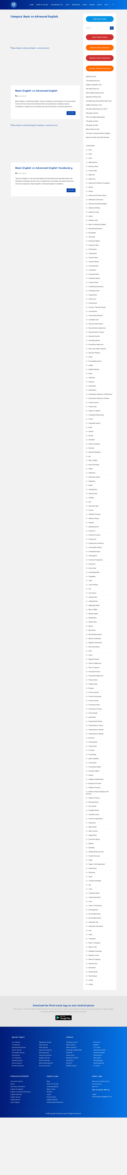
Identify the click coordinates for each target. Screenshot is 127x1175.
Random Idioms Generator (99, 58)
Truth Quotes (16, 1058)
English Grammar (94, 369)
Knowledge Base (94, 572)
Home (32, 4)
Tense (49, 1094)
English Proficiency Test (94, 105)
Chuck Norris (98, 1055)
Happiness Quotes (45, 1042)
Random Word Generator (100, 48)
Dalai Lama (97, 1058)
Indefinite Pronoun (95, 514)
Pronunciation (93, 742)
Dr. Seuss (97, 1065)
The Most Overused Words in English (98, 133)
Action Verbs (93, 171)
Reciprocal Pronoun (95, 783)
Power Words (93, 713)
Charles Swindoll (99, 1052)
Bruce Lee (97, 1042)
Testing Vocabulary (95, 881)
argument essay (94, 212)
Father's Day (93, 407)
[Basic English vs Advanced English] (45, 66)
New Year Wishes (94, 647)
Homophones (93, 489)
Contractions (93, 303)
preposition (92, 717)
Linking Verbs (93, 597)
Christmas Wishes (94, 241)
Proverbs (91, 750)
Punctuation (93, 763)
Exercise (91, 382)
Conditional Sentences (96, 286)
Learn (90, 580)
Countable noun (94, 320)
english (91, 365)
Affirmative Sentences (96, 200)
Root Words (92, 806)
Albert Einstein (71, 1047)
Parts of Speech (94, 667)
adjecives (92, 175)
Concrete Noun (93, 282)
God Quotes (16, 1055)
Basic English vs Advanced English (36, 90)
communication (93, 266)
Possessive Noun (94, 705)
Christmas (92, 237)
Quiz (106, 4)
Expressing (92, 386)
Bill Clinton (69, 1060)
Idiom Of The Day (52, 1084)
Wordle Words (93, 972)
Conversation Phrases (96, 315)
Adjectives (92, 179)
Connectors (92, 299)
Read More (71, 113)
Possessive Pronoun (95, 709)
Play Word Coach (99, 19)
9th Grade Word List (92, 89)
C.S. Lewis (97, 1047)
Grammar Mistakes (95, 452)
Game (90, 427)
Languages (92, 576)
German (91, 431)
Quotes (91, 775)
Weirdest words (94, 955)
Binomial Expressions (95, 228)
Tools (90, 889)
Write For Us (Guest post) (100, 1081)
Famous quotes (94, 402)
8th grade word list (92, 113)
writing (91, 980)
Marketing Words (94, 605)
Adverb (91, 187)
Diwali (90, 357)
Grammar (91, 448)
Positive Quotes (44, 1060)
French (91, 419)
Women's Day (93, 963)
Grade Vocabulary (94, 444)
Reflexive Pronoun (94, 787)
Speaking (91, 848)
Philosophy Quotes (18, 1052)
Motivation (92, 630)
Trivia (90, 901)
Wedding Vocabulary (95, 951)
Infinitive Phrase (94, 518)
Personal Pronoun (94, 672)
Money (91, 626)
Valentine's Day (93, 922)
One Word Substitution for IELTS (96, 109)
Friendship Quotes (94, 423)
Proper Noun (93, 746)
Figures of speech (94, 411)
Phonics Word (93, 680)
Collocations (93, 249)
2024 (90, 158)
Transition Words (94, 893)
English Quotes (16, 1097)
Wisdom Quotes (17, 1060)
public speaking (94, 758)
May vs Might (93, 609)
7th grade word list (92, 121)
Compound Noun (94, 274)
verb (90, 930)
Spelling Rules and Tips (96, 852)
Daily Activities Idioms (96, 324)
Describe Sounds (94, 336)
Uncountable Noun (95, 914)
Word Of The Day (42, 4)
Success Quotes (44, 1065)
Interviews (92, 564)
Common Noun (93, 257)
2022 (90, 150)
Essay (90, 373)
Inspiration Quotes (45, 1050)
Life (90, 589)
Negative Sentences (95, 643)
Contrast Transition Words (97, 307)
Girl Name (92, 440)
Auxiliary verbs (93, 220)
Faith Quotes (43, 1047)
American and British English (98, 204)
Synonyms (92, 872)
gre (90, 456)
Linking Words (93, 601)
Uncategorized (93, 910)
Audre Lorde (70, 1055)
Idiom (85, 4)
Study (90, 860)
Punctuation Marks (95, 767)
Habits (91, 469)
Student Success (94, 856)
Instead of (92, 531)
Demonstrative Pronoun (96, 332)
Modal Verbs (93, 622)
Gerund (91, 436)
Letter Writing (93, 585)
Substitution (93, 868)
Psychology (92, 754)
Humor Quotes (17, 1050)
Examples (92, 378)
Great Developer (94, 465)
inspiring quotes (94, 527)
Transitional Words (95, 897)
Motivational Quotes (46, 1063)
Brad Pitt (69, 1063)
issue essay (92, 568)
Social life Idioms (94, 839)
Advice (91, 191)
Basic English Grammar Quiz (95, 93)
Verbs (90, 934)
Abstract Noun (93, 166)
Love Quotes (16, 1042)
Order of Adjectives (95, 663)
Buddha (96, 1045)
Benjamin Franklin (72, 1058)
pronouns (91, 738)
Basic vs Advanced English (97, 224)
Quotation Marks (94, 771)
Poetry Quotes (17, 1063)
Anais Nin (69, 1052)
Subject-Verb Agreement (97, 864)
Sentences (92, 823)
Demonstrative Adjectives (97, 328)
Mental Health (93, 614)
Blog (67, 4)
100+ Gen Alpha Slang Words (95, 117)
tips (90, 885)
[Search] (112, 28)
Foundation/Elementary (96, 415)
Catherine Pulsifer (100, 1050)
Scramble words (94, 814)
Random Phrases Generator (100, 68)
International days (94, 551)
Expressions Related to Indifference (100, 394)
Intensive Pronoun (94, 535)
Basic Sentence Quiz (92, 129)
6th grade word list (92, 125)
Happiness (92, 481)
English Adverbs (52, 1099)
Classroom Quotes (45, 1055)
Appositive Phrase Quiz (93, 97)
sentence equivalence (96, 819)
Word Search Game (99, 37)
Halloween (92, 473)
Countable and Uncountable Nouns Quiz (99, 101)
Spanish (91, 843)
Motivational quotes (95, 634)
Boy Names (92, 233)
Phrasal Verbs (93, 684)
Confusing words (94, 291)
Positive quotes (94, 692)
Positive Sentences (95, 696)
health (91, 485)
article (91, 216)
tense (90, 877)
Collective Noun (94, 245)
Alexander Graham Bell (73, 1050)
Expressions (92, 390)
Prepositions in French (96, 725)
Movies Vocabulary (95, 638)
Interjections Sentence (96, 543)
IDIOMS (91, 498)
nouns (90, 655)
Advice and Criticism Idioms (97, 195)
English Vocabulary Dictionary (21, 1092)
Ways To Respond (94, 943)
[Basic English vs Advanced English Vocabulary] (45, 143)
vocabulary (92, 939)
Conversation (93, 311)
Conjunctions (93, 295)
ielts (90, 502)
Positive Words (93, 701)
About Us (95, 1086)
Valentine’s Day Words (96, 926)
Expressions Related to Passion (99, 398)
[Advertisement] (45, 33)
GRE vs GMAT (93, 460)
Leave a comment (21, 96)
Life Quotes (92, 593)
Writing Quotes (44, 1052)
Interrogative (93, 556)
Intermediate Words (95, 547)
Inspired (91, 522)
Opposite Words (94, 659)
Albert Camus (70, 1045)
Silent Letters (93, 831)
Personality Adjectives (96, 676)
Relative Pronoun (94, 798)
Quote (99, 4)
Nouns (13, 1084)
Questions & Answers (18, 1086)
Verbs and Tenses (17, 1081)
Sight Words (93, 827)
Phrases (91, 688)
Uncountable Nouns (95, 918)
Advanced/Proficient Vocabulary (99, 183)
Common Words (94, 262)
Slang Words (93, 835)
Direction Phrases (94, 353)
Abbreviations (93, 162)
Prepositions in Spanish (96, 734)
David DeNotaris (99, 1063)
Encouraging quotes (95, 361)
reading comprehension (96, 779)
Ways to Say (93, 947)
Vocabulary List (57, 4)
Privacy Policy (97, 1084)
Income (91, 510)
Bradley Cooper (71, 1065)
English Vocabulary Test (94, 85)
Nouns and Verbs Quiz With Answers (97, 137)
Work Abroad (93, 976)
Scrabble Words (94, 810)
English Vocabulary (17, 1089)
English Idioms (15, 1099)
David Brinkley (98, 1060)
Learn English (15, 1102)
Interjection (92, 539)
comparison (92, 270)
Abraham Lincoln (72, 1042)
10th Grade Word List (93, 81)
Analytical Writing (94, 208)
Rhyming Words (94, 802)
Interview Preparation (96, 560)
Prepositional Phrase (95, 721)
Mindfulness (93, 618)
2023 (90, 154)
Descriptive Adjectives (96, 344)
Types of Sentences (95, 905)
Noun (90, 651)
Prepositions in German (96, 730)
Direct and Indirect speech (97, 349)
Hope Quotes (93, 493)
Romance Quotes (18, 1065)
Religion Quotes (44, 1058)
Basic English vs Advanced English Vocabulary (44, 167)
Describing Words (94, 340)
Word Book (76, 4)
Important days (94, 506)
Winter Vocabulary (94, 959)
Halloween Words (94, 477)
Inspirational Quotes (19, 1047)
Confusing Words (52, 1086)
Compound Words (94, 278)
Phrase (92, 4)
